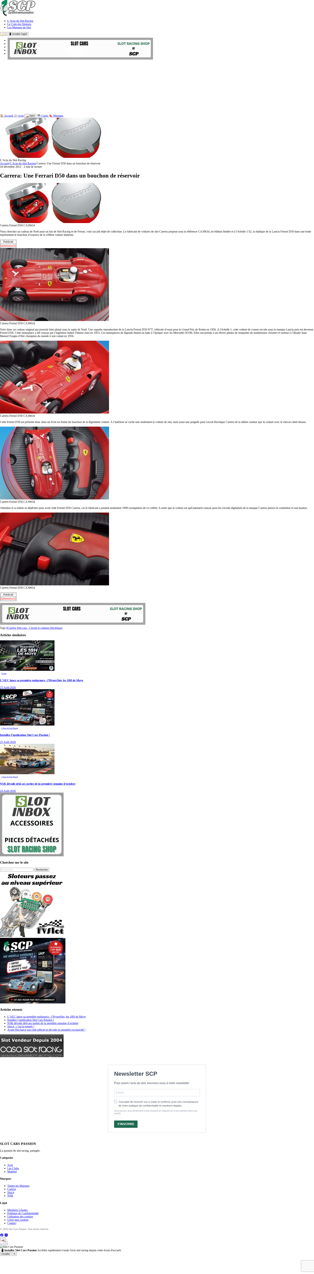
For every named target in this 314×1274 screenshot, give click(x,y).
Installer (5, 1254)
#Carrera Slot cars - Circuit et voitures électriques (34, 627)
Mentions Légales (17, 1210)
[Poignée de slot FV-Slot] (32, 936)
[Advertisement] (157, 87)
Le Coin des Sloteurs (19, 24)
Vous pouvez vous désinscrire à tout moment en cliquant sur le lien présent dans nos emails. (155, 1112)
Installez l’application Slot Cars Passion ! (30, 1019)
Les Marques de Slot (19, 27)
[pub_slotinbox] (32, 855)
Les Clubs (13, 1168)
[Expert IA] (1, 1244)
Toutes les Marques (18, 1185)
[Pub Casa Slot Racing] (32, 1056)
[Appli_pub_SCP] (32, 1002)
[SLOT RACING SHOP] (80, 58)
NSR (10, 1195)
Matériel (12, 1171)
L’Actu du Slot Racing (20, 20)
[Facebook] (2, 1235)
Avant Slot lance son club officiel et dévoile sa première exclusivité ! (46, 1029)
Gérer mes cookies (18, 1219)
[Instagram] (6, 1235)
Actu (10, 1165)
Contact (11, 1223)
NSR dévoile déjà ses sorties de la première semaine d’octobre (42, 1023)
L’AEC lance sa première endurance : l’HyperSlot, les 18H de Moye (46, 1016)
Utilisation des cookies (20, 1216)
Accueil (4, 163)
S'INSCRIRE (125, 1124)
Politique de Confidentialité (23, 1213)
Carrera (11, 1189)
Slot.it (10, 1192)
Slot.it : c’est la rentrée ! (20, 1026)
